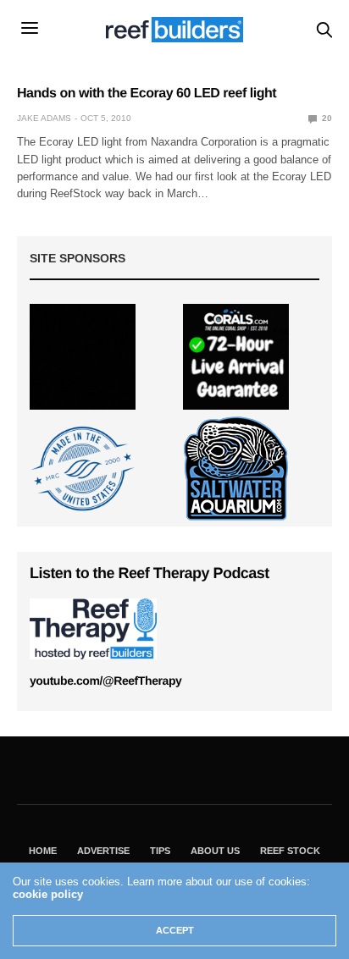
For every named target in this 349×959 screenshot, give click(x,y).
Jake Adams (44, 118)
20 (325, 118)
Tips (160, 851)
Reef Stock (290, 851)
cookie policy (48, 894)
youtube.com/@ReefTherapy (105, 680)
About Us (215, 851)
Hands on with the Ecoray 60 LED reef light (146, 93)
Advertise (103, 851)
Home (43, 851)
